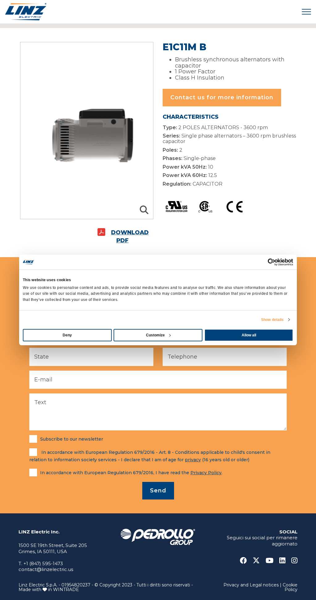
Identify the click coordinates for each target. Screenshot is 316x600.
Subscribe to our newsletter (71, 439)
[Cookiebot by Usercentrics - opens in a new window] (266, 262)
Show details (272, 320)
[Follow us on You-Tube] (272, 561)
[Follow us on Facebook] (246, 561)
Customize (155, 335)
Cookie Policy (290, 587)
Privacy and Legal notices (251, 585)
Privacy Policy (206, 472)
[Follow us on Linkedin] (284, 561)
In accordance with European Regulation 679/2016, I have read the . (131, 472)
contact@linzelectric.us (46, 569)
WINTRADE (66, 589)
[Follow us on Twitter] (258, 561)
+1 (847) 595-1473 (43, 563)
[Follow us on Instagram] (294, 561)
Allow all (249, 335)
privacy (193, 459)
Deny (67, 335)
